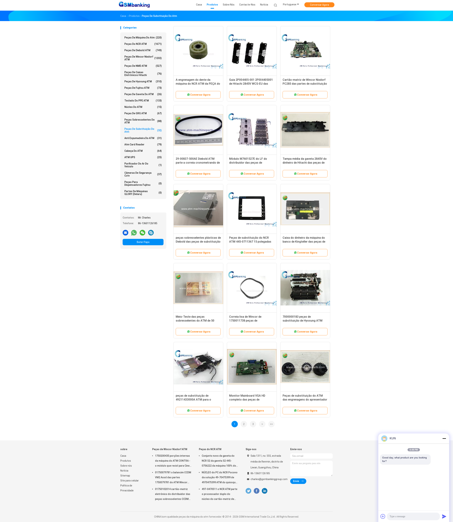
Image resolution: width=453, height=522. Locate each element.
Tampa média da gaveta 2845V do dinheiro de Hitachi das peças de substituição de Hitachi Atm (305, 162)
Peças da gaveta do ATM (143, 94)
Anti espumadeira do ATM (143, 138)
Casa (123, 455)
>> (271, 424)
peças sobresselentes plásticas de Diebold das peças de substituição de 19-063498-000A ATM (198, 241)
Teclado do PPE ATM (143, 100)
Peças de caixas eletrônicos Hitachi (143, 73)
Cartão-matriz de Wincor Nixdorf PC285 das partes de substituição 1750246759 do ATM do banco (305, 83)
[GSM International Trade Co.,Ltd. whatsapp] (134, 232)
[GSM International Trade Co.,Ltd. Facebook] (256, 491)
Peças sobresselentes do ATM (143, 121)
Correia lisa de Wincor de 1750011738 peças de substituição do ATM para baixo (250, 320)
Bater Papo (143, 242)
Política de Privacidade (127, 488)
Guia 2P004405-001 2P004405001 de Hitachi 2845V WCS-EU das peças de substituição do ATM (251, 83)
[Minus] (444, 438)
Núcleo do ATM (143, 107)
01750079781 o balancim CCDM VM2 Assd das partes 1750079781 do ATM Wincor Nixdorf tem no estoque (173, 478)
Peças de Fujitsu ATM (143, 87)
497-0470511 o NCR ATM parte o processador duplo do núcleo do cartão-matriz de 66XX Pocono (219, 494)
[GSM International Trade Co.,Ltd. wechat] (142, 232)
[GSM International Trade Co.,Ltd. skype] (151, 232)
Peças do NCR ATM (143, 43)
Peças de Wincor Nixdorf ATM (143, 58)
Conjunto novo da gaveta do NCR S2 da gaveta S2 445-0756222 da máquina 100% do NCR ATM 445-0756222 (219, 461)
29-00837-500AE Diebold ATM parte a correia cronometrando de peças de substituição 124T (198, 162)
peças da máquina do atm (143, 37)
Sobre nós (126, 465)
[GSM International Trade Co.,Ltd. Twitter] (248, 491)
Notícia (124, 470)
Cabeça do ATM (143, 150)
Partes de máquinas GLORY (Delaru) (143, 192)
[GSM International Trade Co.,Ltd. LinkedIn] (265, 491)
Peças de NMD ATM (143, 65)
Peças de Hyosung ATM (143, 81)
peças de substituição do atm (143, 130)
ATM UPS (143, 157)
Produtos (125, 460)
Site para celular (129, 480)
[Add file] (382, 516)
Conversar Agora (319, 4)
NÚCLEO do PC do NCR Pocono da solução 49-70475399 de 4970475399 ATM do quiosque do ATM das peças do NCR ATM (220, 478)
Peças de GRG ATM (143, 113)
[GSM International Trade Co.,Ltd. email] (125, 232)
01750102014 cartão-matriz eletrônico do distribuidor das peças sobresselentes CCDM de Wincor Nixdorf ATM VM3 (172, 494)
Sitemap (125, 475)
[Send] (444, 516)
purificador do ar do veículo (143, 165)
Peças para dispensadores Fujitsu (143, 183)
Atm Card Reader (143, 144)
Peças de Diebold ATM (143, 50)
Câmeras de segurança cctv (143, 174)
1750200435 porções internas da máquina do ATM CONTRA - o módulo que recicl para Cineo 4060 (173, 461)
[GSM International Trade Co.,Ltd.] (134, 5)
